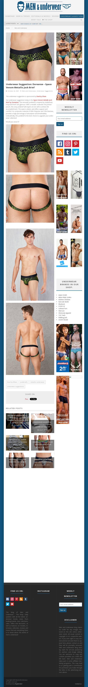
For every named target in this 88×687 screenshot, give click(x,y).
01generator (18, 684)
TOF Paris (61, 315)
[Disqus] (30, 500)
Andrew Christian (64, 300)
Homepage (10, 16)
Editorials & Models (40, 16)
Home (8, 28)
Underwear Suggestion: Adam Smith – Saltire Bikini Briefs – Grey (17, 442)
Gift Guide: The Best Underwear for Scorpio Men (39, 24)
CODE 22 (61, 306)
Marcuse (61, 311)
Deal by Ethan (41, 96)
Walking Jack (62, 317)
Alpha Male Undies (64, 297)
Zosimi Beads (63, 320)
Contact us (78, 684)
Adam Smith (62, 295)
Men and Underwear (29, 91)
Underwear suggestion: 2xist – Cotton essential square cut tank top (42, 424)
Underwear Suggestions (71, 16)
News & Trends (23, 16)
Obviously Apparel (64, 313)
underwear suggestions (15, 386)
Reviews (55, 16)
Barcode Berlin (63, 302)
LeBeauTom (62, 308)
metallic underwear (37, 382)
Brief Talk (36, 20)
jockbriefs (23, 382)
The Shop (48, 20)
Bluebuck (61, 304)
